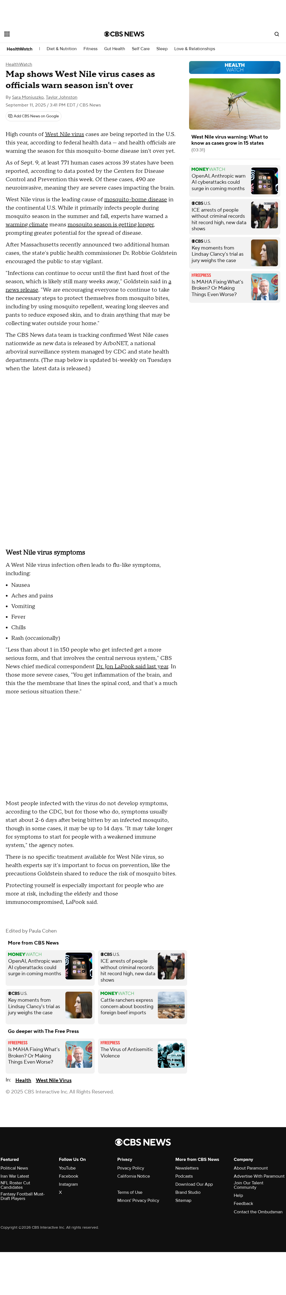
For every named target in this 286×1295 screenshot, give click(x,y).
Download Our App (194, 1184)
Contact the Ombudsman (258, 1212)
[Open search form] (276, 34)
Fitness (90, 49)
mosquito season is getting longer (111, 224)
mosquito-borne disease (135, 199)
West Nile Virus (54, 1080)
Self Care (141, 49)
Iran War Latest (15, 1176)
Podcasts (184, 1176)
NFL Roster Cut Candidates (15, 1185)
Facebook (68, 1176)
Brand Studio (188, 1192)
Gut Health (114, 49)
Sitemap (183, 1200)
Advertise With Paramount (259, 1176)
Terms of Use (129, 1192)
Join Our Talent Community (248, 1185)
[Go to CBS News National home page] (124, 34)
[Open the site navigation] (44, 34)
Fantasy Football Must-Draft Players (23, 1196)
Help (238, 1195)
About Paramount (251, 1168)
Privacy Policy (130, 1168)
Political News (14, 1168)
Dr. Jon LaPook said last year (132, 666)
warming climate (27, 224)
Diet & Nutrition (62, 49)
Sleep (162, 49)
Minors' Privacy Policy (138, 1200)
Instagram (68, 1184)
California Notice (133, 1176)
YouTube (67, 1168)
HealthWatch (19, 49)
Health (23, 1080)
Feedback (243, 1203)
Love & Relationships (194, 49)
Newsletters (187, 1168)
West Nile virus (64, 134)
